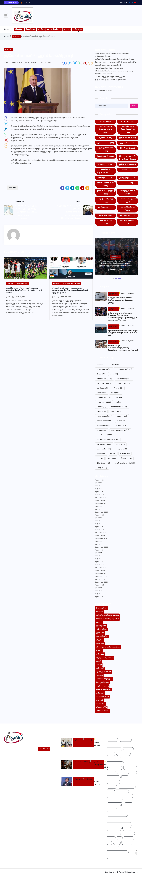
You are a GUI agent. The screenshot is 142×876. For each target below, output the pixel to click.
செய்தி (105, 178)
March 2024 (99, 565)
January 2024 (100, 571)
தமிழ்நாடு (127, 178)
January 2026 (100, 501)
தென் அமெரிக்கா (105, 184)
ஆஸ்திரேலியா (105, 149)
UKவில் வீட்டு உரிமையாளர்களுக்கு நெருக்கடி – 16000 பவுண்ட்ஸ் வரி (114, 72)
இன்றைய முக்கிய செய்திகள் (128, 157)
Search (134, 106)
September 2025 (101, 512)
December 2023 (101, 573)
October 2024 (100, 544)
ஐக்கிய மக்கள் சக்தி (125, 463)
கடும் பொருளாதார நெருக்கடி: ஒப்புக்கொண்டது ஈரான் (87, 772)
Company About (45, 739)
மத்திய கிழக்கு (105, 200)
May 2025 (98, 524)
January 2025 (100, 536)
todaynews (121, 449)
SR (55, 297)
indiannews (104, 398)
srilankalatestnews (120, 430)
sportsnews (104, 426)
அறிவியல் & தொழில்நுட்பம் (128, 130)
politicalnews (104, 421)
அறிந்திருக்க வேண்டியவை (105, 130)
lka (119, 402)
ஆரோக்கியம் (105, 143)
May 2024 (98, 559)
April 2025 (99, 527)
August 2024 (99, 550)
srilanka (101, 430)
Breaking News (105, 122)
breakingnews (124, 369)
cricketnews (124, 379)
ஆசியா (41, 29)
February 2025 (100, 533)
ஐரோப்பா (77, 29)
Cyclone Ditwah (104, 383)
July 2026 (98, 483)
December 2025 (101, 503)
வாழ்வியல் (127, 216)
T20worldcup (104, 444)
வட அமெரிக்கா (54, 29)
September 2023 (101, 582)
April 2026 (99, 492)
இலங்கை (30, 29)
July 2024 (98, 553)
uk (112, 454)
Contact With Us (45, 744)
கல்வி (127, 170)
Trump (101, 454)
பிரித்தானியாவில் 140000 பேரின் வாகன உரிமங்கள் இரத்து (112, 55)
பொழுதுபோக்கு (127, 192)
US (100, 458)
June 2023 (98, 591)
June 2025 (98, 521)
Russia (121, 421)
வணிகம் (105, 216)
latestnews (104, 402)
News (101, 412)
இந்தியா (19, 29)
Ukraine (125, 454)
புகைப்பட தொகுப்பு (105, 192)
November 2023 (101, 576)
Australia (117, 365)
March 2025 (99, 530)
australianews (104, 369)
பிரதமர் (102, 468)
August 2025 (99, 515)
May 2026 (98, 489)
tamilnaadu (104, 449)
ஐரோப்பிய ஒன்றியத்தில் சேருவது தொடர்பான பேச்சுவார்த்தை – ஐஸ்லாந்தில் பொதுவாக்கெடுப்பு (115, 60)
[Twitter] (131, 2)
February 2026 (100, 498)
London (101, 407)
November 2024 (101, 541)
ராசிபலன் (105, 207)
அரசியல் (127, 122)
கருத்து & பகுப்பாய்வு (105, 171)
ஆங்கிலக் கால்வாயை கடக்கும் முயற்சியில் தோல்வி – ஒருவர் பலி (58, 3)
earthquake (103, 388)
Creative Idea (44, 749)
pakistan (122, 416)
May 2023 (98, 594)
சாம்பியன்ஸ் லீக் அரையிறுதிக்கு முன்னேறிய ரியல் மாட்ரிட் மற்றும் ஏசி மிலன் (24, 290)
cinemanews (104, 379)
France (118, 388)
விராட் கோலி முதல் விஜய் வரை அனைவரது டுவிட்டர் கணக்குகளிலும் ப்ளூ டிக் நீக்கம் (70, 290)
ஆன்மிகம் (127, 143)
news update (104, 416)
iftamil (101, 393)
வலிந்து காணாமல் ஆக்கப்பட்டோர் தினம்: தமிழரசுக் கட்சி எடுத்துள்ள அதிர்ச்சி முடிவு (86, 752)
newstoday (116, 412)
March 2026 (99, 495)
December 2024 (101, 538)
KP (9, 297)
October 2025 (100, 509)
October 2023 (100, 579)
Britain (101, 374)
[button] (113, 278)
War (111, 458)
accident (102, 365)
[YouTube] (134, 2)
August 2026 (99, 480)
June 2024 (98, 556)
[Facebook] (129, 2)
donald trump (123, 383)
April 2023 (99, 597)
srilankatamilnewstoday (108, 440)
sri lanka (121, 426)
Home (6, 29)
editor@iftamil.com (13, 757)
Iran (119, 398)
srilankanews (104, 435)
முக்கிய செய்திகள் (128, 200)
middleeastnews (119, 407)
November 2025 (101, 506)
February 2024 (100, 568)
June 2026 (98, 486)
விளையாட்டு (105, 222)
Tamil (120, 444)
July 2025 (98, 518)
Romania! (12, 188)
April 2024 (99, 562)
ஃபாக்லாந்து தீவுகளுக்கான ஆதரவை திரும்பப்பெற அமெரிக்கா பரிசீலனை (111, 78)
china (114, 374)
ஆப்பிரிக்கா (127, 138)
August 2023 (99, 585)
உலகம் (67, 29)
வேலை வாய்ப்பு (127, 222)
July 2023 (98, 588)
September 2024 (101, 547)
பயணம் (127, 183)
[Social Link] (137, 2)
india (115, 393)
